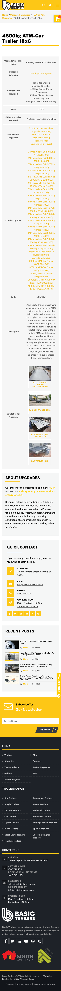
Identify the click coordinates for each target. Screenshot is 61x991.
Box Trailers (10, 798)
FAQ (35, 773)
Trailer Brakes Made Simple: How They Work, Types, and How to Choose (36, 665)
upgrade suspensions (43, 491)
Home (5, 15)
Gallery (8, 773)
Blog (35, 755)
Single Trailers (11, 804)
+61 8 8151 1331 (15, 875)
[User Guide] (59, 696)
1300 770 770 (24, 593)
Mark (25, 648)
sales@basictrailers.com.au (21, 884)
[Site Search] (44, 5)
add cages (24, 491)
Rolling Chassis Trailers (45, 822)
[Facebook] (6, 941)
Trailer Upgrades (41, 767)
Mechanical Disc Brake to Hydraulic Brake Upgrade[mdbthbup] (41, 254)
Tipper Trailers (12, 822)
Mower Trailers (40, 804)
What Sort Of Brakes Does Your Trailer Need (36, 642)
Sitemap (10, 984)
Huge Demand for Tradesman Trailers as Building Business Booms (37, 654)
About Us (9, 761)
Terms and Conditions (44, 984)
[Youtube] (26, 941)
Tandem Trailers (12, 810)
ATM (52, 487)
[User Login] (50, 5)
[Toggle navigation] (57, 6)
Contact (37, 761)
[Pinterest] (40, 941)
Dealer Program (12, 779)
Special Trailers (41, 828)
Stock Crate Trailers (14, 835)
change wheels (13, 494)
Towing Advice (11, 767)
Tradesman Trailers (43, 798)
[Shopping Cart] (57, 18)
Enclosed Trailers (41, 810)
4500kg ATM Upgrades (41, 73)
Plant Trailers (11, 828)
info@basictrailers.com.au (30, 584)
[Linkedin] (19, 941)
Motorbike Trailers (42, 816)
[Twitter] (12, 941)
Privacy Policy (24, 984)
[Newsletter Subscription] (8, 706)
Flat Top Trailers (12, 841)
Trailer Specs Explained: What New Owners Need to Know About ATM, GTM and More (36, 678)
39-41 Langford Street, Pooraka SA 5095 (28, 860)
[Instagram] (33, 941)
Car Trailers (10, 816)
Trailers (8, 755)
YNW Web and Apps (24, 979)
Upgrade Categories (20, 15)
